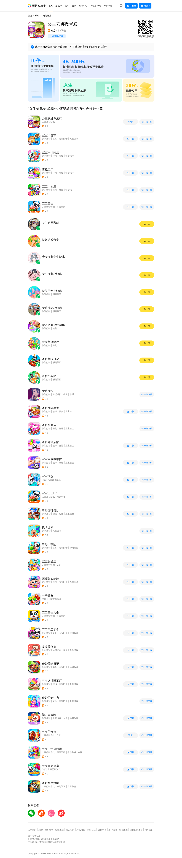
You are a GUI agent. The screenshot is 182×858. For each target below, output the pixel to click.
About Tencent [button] (45, 829)
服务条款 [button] (59, 829)
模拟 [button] (55, 190)
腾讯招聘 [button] (80, 829)
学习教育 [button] (74, 547)
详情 (130, 122)
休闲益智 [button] (46, 138)
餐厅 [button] (61, 190)
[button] (37, 5)
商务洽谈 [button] (70, 829)
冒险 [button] (61, 445)
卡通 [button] (72, 394)
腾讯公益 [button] (91, 829)
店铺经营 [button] (57, 650)
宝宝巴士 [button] (63, 138)
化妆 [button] (55, 701)
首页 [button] (30, 15)
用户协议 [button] (149, 829)
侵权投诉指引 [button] (136, 829)
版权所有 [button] (102, 829)
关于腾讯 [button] (32, 829)
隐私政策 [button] (123, 829)
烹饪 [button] (55, 138)
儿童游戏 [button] (74, 138)
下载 (132, 139)
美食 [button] (61, 155)
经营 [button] (55, 155)
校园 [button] (65, 394)
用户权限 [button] (112, 829)
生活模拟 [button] (57, 394)
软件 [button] (37, 15)
